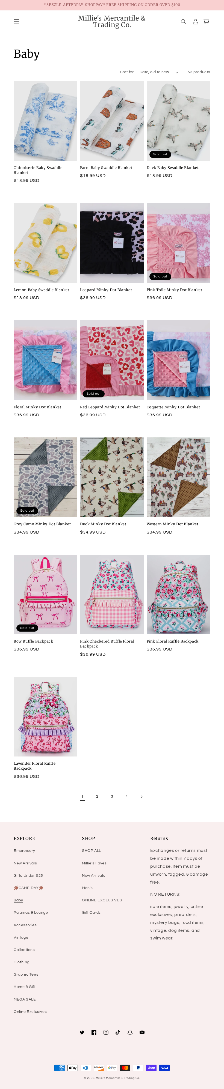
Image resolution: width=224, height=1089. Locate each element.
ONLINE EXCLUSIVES (102, 900)
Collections (24, 950)
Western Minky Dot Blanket (173, 524)
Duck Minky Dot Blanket (103, 524)
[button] (16, 22)
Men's (87, 888)
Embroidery (24, 851)
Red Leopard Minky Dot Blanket (110, 407)
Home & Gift (25, 987)
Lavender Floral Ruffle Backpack (34, 766)
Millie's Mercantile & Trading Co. (118, 1078)
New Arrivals (25, 863)
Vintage (21, 937)
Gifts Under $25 (28, 876)
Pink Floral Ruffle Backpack (173, 641)
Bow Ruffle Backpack (33, 641)
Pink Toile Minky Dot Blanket (174, 290)
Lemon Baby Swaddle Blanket (41, 290)
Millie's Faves (94, 863)
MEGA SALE (25, 999)
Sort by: (127, 72)
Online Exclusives (30, 1012)
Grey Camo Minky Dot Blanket (42, 524)
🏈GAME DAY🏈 (28, 888)
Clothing (22, 962)
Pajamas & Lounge (31, 913)
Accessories (25, 925)
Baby (18, 900)
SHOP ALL (91, 851)
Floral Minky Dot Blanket (37, 407)
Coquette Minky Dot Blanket (173, 407)
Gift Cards (91, 913)
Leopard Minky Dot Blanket (106, 290)
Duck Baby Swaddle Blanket (173, 167)
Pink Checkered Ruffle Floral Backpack (107, 644)
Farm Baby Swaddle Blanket (106, 167)
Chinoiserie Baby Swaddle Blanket (38, 170)
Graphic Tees (26, 974)
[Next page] (141, 797)
